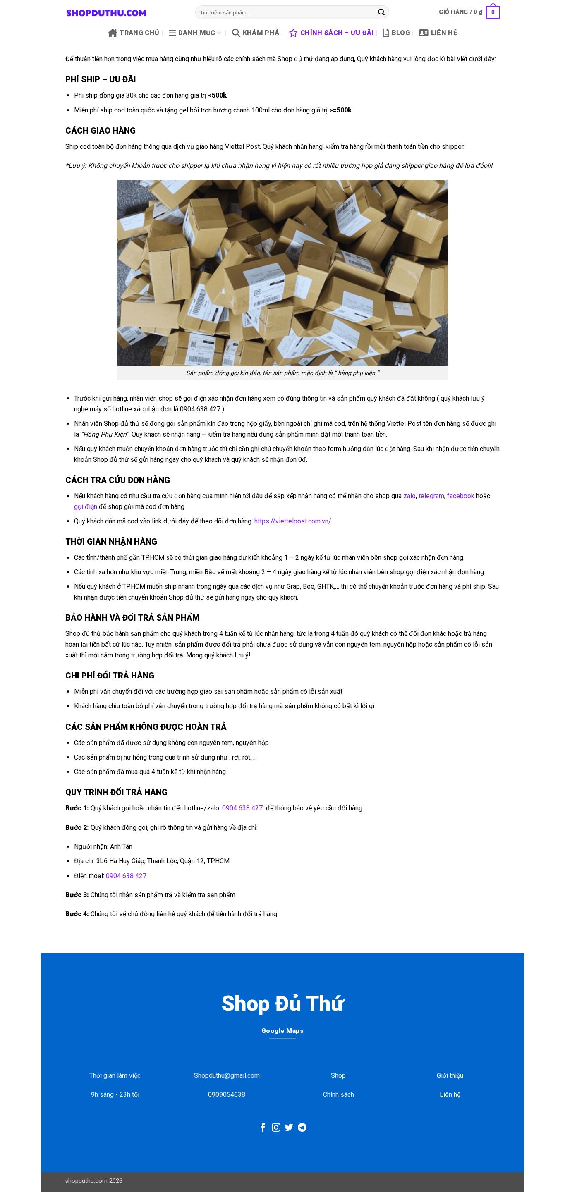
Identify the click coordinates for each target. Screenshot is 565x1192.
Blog (401, 33)
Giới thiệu (450, 1076)
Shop (338, 1076)
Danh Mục (196, 33)
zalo (409, 496)
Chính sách (338, 1095)
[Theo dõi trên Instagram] (276, 1128)
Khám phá (261, 33)
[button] (469, 12)
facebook (460, 496)
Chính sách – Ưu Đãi (337, 33)
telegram (431, 496)
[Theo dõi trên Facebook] (263, 1128)
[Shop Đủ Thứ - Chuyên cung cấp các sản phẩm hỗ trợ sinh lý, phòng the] (124, 12)
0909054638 (226, 1095)
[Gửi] (381, 12)
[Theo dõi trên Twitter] (289, 1128)
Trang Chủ (139, 33)
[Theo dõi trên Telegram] (302, 1128)
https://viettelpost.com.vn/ (292, 521)
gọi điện (85, 507)
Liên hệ (444, 33)
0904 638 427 (242, 808)
